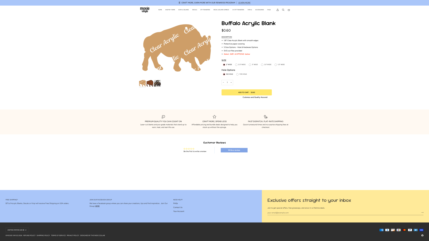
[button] (170, 10)
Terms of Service (58, 235)
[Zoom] (143, 75)
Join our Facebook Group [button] (100, 200)
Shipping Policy (43, 235)
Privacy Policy (73, 235)
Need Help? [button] (177, 200)
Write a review (234, 150)
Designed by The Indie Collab (92, 235)
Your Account (178, 211)
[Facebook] (422, 235)
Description (227, 37)
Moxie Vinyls (12, 235)
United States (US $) (15, 230)
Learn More (244, 3)
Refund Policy (29, 235)
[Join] (421, 212)
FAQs (175, 203)
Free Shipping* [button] (12, 200)
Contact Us (177, 207)
